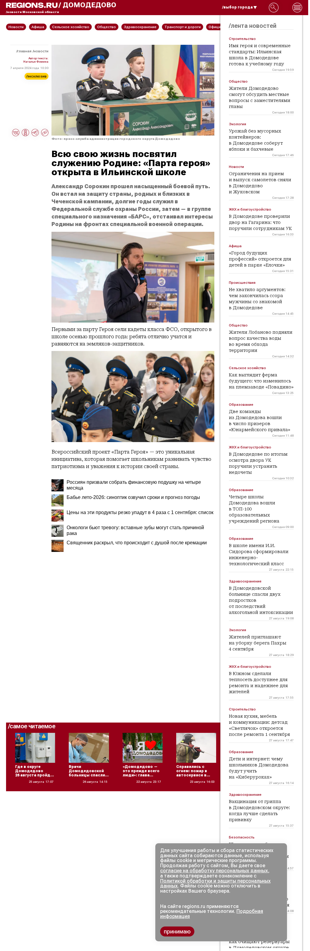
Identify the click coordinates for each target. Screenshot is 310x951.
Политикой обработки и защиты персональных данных (215, 883)
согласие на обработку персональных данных (214, 871)
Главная (24, 51)
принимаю (177, 931)
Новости (41, 51)
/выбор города (237, 7)
